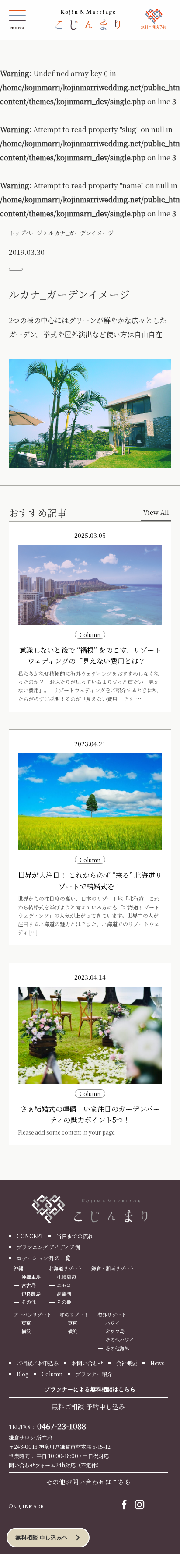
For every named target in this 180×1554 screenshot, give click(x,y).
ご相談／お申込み (38, 1363)
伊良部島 (31, 1293)
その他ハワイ (119, 1339)
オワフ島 (115, 1331)
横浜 (26, 1331)
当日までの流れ (74, 1236)
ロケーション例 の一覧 (43, 1258)
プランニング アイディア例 (48, 1247)
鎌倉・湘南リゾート (113, 1268)
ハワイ (112, 1322)
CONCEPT (30, 1236)
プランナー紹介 (94, 1374)
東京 (26, 1322)
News (157, 1363)
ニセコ (64, 1285)
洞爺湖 (64, 1293)
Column (52, 1374)
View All (156, 512)
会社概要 (126, 1363)
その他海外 (117, 1348)
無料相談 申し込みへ (41, 1537)
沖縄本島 (31, 1276)
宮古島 (28, 1285)
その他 (28, 1301)
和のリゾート (74, 1314)
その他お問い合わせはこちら (88, 1481)
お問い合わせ (87, 1363)
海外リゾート (111, 1314)
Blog (22, 1374)
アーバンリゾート (33, 1314)
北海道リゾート (66, 1268)
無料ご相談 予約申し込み (88, 1406)
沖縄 (18, 1268)
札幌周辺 (66, 1276)
